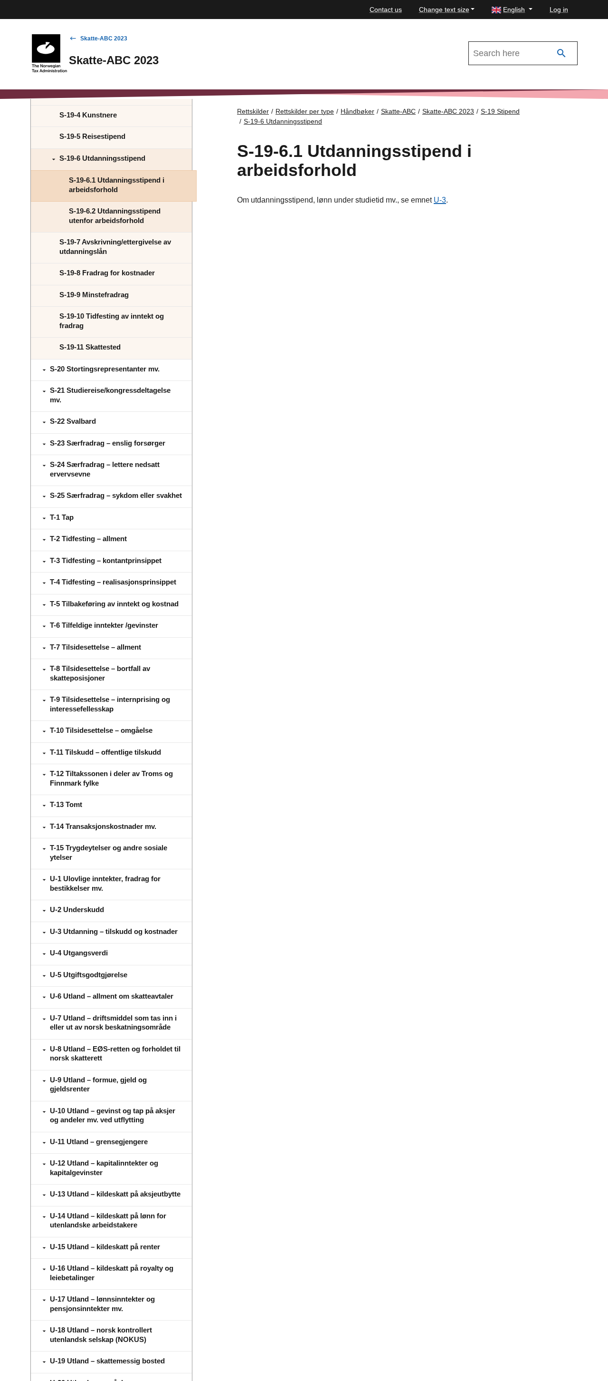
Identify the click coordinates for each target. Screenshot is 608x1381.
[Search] (561, 53)
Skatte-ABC (398, 111)
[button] (512, 10)
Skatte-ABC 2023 (103, 38)
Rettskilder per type (305, 111)
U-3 (440, 200)
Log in (559, 9)
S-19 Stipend (500, 111)
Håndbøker (357, 111)
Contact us (386, 9)
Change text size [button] (444, 9)
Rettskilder (253, 111)
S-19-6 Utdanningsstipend (283, 121)
